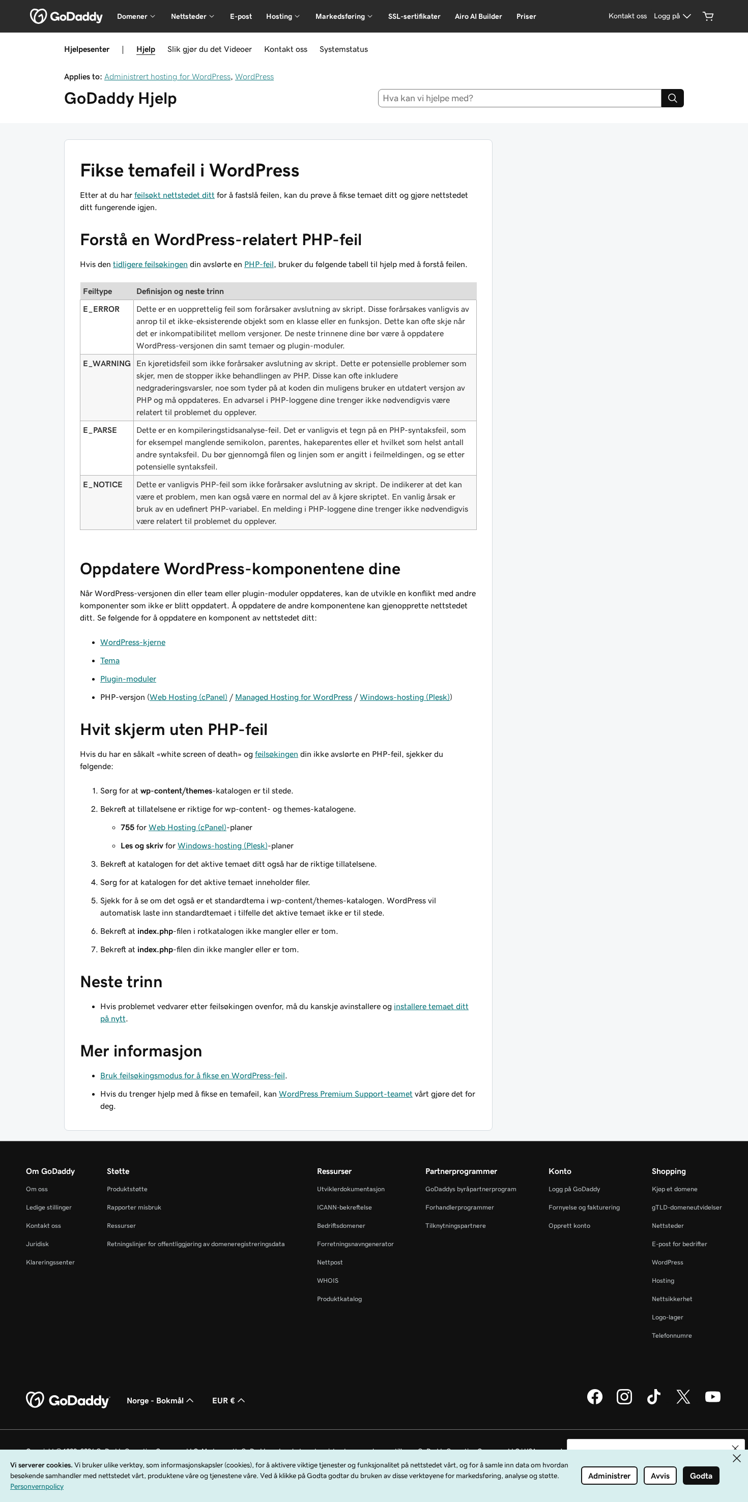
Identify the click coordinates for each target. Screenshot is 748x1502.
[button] (735, 1448)
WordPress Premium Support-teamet (346, 1093)
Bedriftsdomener (341, 1225)
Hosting (663, 1280)
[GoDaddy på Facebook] (595, 1403)
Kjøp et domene (675, 1189)
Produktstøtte (127, 1189)
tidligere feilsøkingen (150, 264)
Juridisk (37, 1244)
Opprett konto (569, 1225)
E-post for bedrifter (679, 1244)
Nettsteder (668, 1225)
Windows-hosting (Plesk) (405, 697)
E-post (241, 16)
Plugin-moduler (128, 678)
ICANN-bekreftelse (344, 1207)
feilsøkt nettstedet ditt (174, 195)
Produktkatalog (339, 1298)
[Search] (672, 98)
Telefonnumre (672, 1335)
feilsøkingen (276, 754)
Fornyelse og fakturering (584, 1207)
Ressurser (121, 1225)
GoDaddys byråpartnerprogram (470, 1189)
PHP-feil (259, 264)
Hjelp (145, 49)
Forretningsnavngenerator (355, 1244)
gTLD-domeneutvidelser (687, 1207)
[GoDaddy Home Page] (68, 1400)
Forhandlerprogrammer (459, 1207)
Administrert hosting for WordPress (167, 76)
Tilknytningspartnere (455, 1225)
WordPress (254, 76)
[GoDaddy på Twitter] (683, 1403)
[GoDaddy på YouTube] (713, 1403)
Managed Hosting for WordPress (293, 697)
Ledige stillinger (49, 1207)
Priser (526, 16)
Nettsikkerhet (672, 1298)
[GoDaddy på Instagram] (624, 1403)
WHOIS (327, 1280)
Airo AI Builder (478, 16)
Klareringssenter (50, 1262)
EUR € (223, 1400)
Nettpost (330, 1262)
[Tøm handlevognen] (708, 16)
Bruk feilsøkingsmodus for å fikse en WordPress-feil (192, 1075)
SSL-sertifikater (414, 16)
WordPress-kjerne (132, 642)
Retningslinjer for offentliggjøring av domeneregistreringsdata (196, 1244)
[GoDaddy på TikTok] (654, 1403)
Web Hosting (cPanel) (188, 697)
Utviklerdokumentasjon (351, 1189)
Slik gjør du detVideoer (209, 49)
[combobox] (520, 98)
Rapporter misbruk (134, 1207)
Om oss (37, 1189)
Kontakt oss (285, 49)
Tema (110, 660)
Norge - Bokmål (155, 1400)
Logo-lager (667, 1317)
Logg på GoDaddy (574, 1189)
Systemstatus (344, 49)
